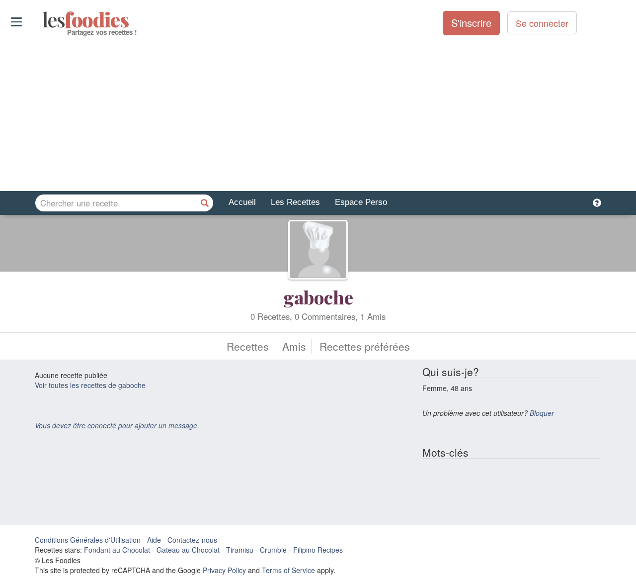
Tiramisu (239, 550)
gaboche (318, 297)
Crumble (273, 550)
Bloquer (542, 413)
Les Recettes (295, 202)
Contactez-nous (192, 540)
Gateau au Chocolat (188, 550)
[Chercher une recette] (205, 203)
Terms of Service (288, 570)
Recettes (248, 346)
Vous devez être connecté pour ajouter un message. (117, 425)
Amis (294, 346)
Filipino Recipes (318, 550)
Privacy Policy (224, 570)
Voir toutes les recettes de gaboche (90, 385)
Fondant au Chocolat (117, 550)
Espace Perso (361, 202)
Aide (154, 540)
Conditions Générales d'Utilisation (88, 540)
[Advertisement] (318, 114)
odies (43, 20)
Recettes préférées (364, 346)
